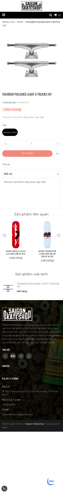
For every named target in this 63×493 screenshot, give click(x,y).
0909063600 (9, 404)
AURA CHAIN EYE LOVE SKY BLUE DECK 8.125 (47, 254)
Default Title (10, 132)
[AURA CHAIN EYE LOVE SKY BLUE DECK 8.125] (47, 234)
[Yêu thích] (57, 153)
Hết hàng (27, 153)
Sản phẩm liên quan (31, 214)
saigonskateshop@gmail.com (17, 414)
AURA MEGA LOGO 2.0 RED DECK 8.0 (16, 252)
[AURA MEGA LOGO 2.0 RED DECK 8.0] (15, 234)
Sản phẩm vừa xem (31, 274)
